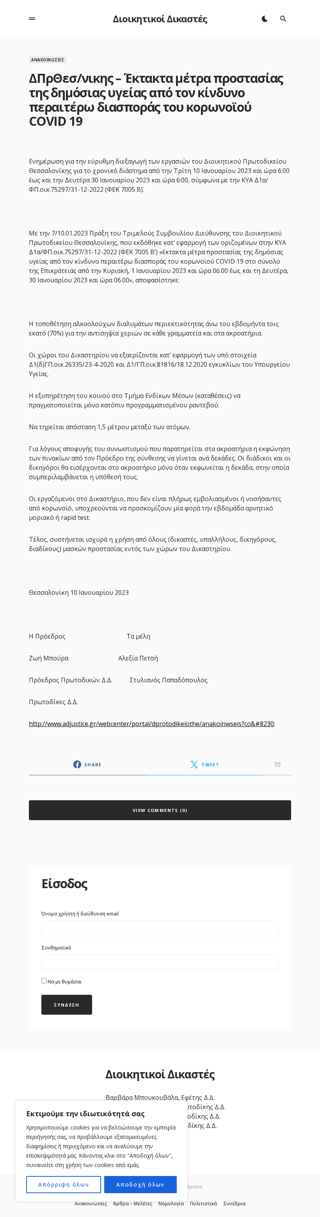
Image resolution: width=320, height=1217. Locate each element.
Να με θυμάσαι (64, 981)
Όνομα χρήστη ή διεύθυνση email (80, 913)
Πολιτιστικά (203, 1203)
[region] (101, 1151)
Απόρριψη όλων (63, 1184)
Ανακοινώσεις (47, 59)
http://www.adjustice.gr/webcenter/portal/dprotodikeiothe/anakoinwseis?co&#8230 (151, 723)
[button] (32, 19)
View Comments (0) (160, 810)
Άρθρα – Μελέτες (132, 1203)
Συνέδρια (234, 1203)
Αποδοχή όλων (140, 1184)
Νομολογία (171, 1203)
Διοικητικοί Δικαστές (160, 18)
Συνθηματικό (56, 947)
